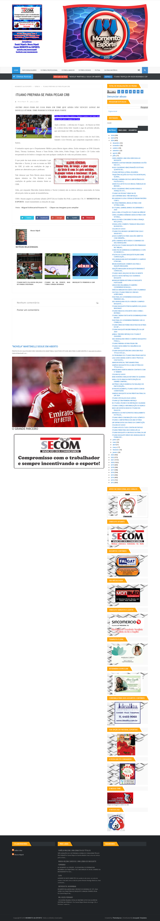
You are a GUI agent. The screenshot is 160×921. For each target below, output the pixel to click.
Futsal (97, 70)
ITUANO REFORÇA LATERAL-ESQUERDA (125, 172)
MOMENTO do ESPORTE (34, 918)
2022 (112, 457)
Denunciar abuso (116, 96)
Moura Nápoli (19, 855)
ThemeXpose (117, 918)
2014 (112, 477)
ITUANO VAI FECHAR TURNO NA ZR (124, 193)
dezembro (116, 143)
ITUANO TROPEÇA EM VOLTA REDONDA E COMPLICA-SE (120, 77)
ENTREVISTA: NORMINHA (67, 887)
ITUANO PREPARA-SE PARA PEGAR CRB (125, 343)
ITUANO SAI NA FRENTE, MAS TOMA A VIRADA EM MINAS (57, 283)
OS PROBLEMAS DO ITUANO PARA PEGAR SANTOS (129, 355)
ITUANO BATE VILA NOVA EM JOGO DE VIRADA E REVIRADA (29, 283)
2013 (112, 480)
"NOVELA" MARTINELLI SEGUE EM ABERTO (71, 77)
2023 (112, 455)
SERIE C (94, 77)
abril (114, 445)
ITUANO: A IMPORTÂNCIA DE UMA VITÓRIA (127, 420)
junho (115, 440)
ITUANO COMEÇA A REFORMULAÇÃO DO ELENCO (128, 405)
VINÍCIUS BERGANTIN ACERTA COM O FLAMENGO (129, 290)
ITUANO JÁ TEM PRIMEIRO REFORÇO (124, 400)
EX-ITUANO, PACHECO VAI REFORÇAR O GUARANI (128, 403)
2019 (112, 465)
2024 (112, 140)
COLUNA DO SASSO (118, 229)
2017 (112, 470)
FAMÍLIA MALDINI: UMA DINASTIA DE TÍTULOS (74, 851)
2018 (112, 467)
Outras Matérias (110, 70)
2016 (112, 472)
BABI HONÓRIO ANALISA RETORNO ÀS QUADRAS (128, 377)
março (115, 447)
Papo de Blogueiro (29, 70)
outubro (116, 148)
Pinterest (90, 218)
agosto (115, 153)
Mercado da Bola (47, 77)
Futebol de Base (85, 70)
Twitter (28, 218)
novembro (116, 145)
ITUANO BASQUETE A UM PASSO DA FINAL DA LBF (129, 432)
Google (59, 218)
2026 (112, 135)
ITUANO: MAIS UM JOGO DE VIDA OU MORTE (127, 273)
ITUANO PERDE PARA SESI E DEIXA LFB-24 (126, 430)
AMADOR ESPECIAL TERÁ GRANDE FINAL (125, 362)
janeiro (115, 452)
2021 (112, 460)
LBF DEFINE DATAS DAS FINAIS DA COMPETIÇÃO (128, 422)
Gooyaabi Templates (140, 918)
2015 (112, 475)
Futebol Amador (68, 70)
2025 (112, 138)
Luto (60, 876)
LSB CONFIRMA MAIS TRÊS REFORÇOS (125, 196)
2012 (112, 482)
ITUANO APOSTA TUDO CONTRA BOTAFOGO (127, 427)
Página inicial (112, 111)
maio (114, 442)
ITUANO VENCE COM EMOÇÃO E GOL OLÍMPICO (128, 417)
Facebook (44, 218)
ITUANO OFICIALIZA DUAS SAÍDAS (124, 398)
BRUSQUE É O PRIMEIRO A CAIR (84, 282)
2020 (112, 462)
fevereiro (116, 450)
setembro (116, 150)
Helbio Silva (18, 850)
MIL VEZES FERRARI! (65, 897)
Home (16, 70)
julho (114, 155)
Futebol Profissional (49, 70)
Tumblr (74, 218)
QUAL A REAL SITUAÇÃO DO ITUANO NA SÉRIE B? (128, 212)
